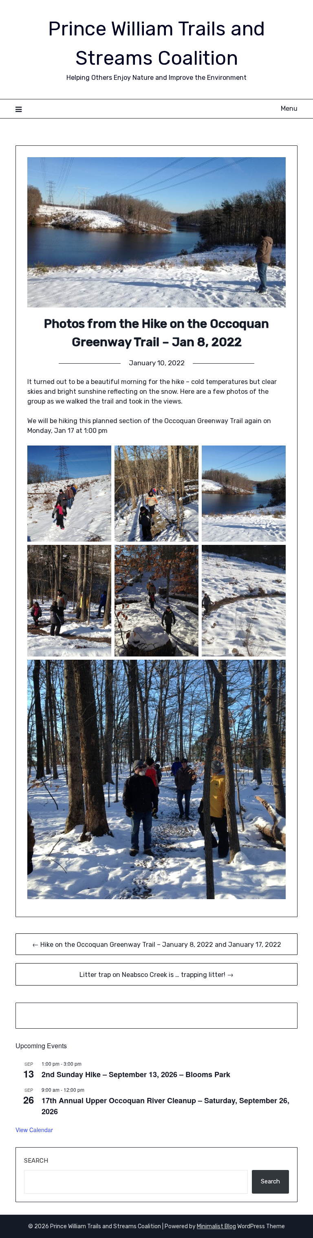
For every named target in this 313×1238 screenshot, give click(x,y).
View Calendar (34, 1130)
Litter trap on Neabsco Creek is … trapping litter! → (156, 975)
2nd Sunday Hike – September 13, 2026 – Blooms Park (136, 1074)
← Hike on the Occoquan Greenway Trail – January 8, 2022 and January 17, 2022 (156, 944)
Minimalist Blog (216, 1226)
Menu (289, 108)
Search (36, 1160)
